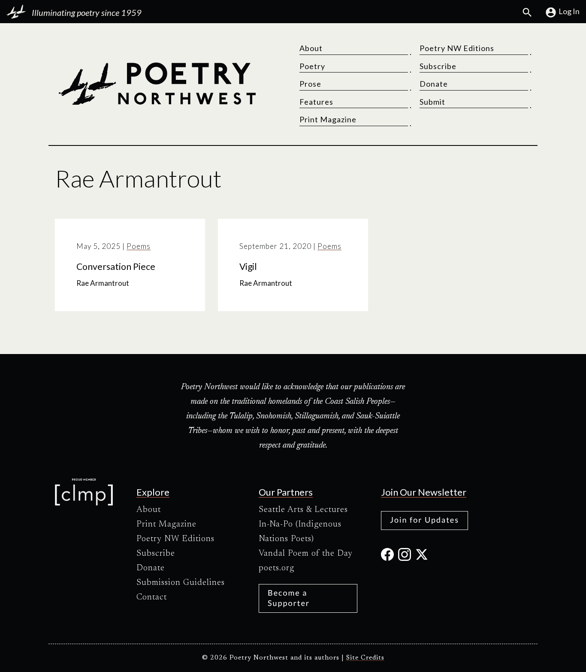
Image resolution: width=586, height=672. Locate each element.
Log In (569, 11)
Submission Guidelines (180, 582)
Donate (434, 83)
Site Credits (365, 658)
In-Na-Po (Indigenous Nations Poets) (300, 531)
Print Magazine (327, 119)
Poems (139, 246)
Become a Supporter (289, 597)
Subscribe (438, 66)
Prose (310, 83)
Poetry (312, 66)
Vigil (248, 266)
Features (316, 101)
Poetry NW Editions (457, 48)
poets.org (276, 568)
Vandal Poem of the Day (306, 553)
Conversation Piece (115, 266)
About (311, 48)
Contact (151, 597)
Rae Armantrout (102, 283)
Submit (432, 101)
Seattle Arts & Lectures (303, 510)
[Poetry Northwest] (157, 83)
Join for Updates (424, 519)
